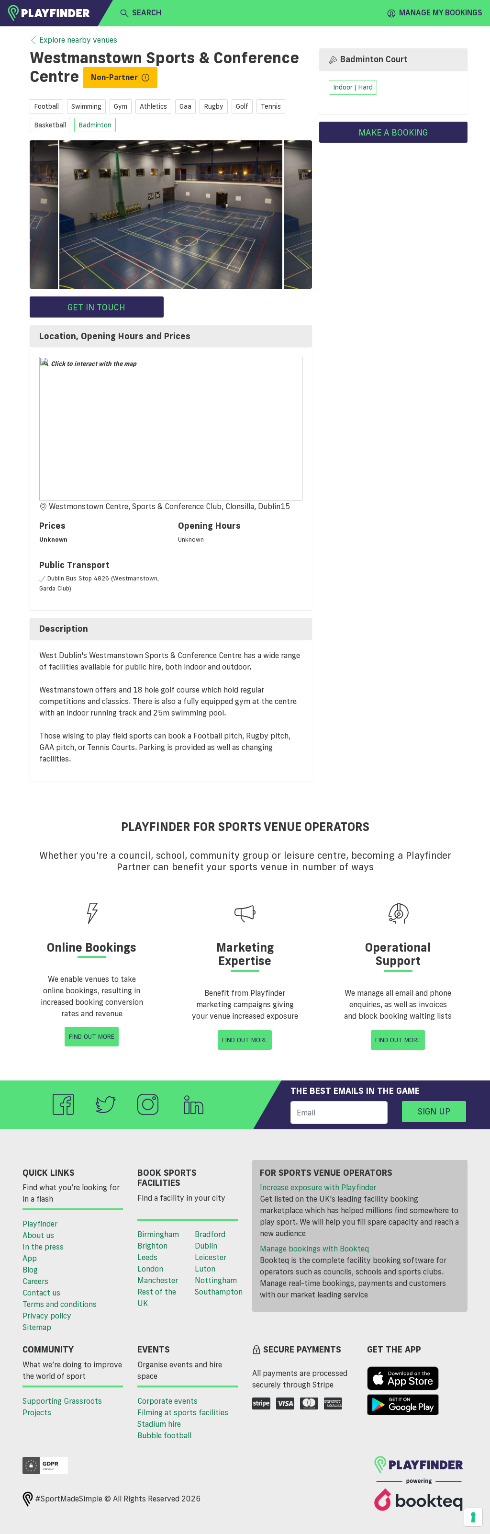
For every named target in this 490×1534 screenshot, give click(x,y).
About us (38, 1235)
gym (120, 106)
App (29, 1258)
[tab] (171, 336)
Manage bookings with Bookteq (314, 1248)
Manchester (157, 1280)
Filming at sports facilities (182, 1412)
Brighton (152, 1245)
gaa (185, 106)
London (150, 1268)
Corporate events (167, 1401)
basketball (50, 125)
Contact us (41, 1292)
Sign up (434, 1111)
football (46, 106)
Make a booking (393, 132)
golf (242, 106)
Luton (205, 1268)
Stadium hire (159, 1424)
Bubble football (164, 1435)
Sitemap (36, 1327)
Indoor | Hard (353, 87)
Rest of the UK (156, 1297)
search (146, 12)
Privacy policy (46, 1315)
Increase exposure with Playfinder (318, 1187)
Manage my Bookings (440, 12)
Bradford (210, 1234)
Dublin (206, 1245)
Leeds (147, 1257)
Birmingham (158, 1234)
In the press (43, 1246)
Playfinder (39, 1223)
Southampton (219, 1291)
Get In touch (96, 307)
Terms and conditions (59, 1304)
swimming (86, 106)
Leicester (210, 1257)
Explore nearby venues (78, 40)
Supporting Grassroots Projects (62, 1406)
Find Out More (91, 1036)
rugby (213, 106)
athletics (153, 106)
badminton (94, 125)
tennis (271, 106)
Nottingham (216, 1280)
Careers (35, 1281)
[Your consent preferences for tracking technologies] (473, 1517)
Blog (30, 1269)
